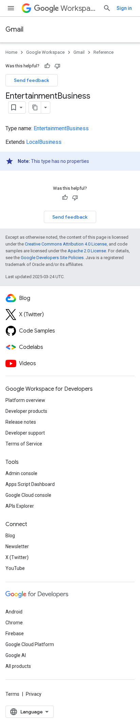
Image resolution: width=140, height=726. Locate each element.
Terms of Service (23, 443)
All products (18, 666)
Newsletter (17, 546)
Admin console (21, 473)
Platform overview (25, 400)
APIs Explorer (19, 506)
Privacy (33, 694)
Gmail (14, 29)
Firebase (14, 633)
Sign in (124, 8)
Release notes (20, 422)
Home (11, 52)
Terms (12, 694)
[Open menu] (11, 8)
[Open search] (107, 8)
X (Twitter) (17, 557)
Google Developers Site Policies (52, 257)
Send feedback (31, 80)
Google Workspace (45, 52)
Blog (10, 535)
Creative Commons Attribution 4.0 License (66, 244)
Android (13, 611)
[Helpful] (47, 66)
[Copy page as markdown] (35, 107)
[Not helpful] (57, 66)
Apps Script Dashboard (30, 484)
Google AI (15, 655)
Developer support (25, 433)
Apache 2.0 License (87, 250)
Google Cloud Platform (29, 644)
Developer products (26, 411)
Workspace (79, 8)
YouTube (15, 568)
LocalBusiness (44, 142)
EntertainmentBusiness (61, 128)
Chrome (14, 622)
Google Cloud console (28, 495)
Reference (103, 52)
